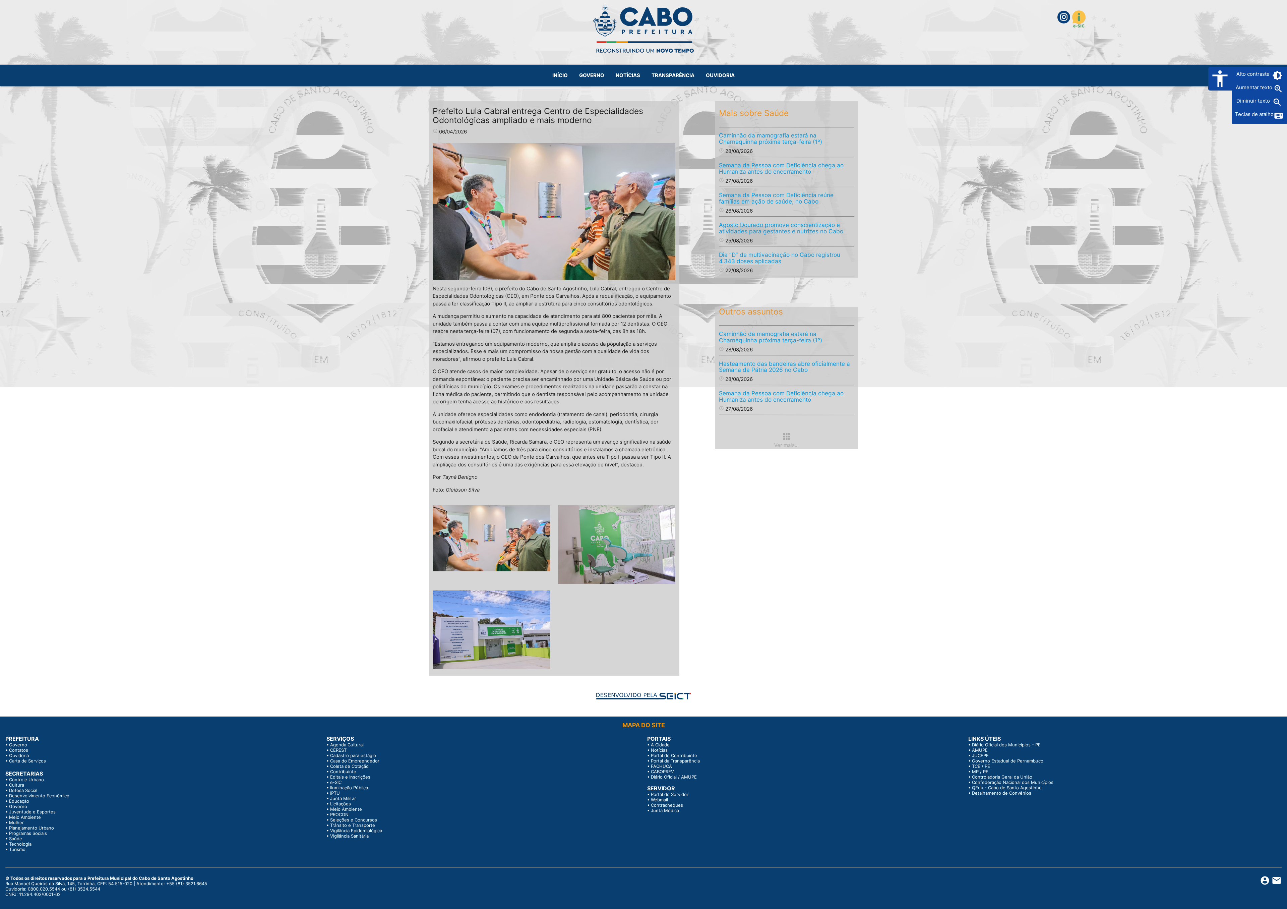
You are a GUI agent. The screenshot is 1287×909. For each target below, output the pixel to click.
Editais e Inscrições (350, 777)
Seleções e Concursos (353, 819)
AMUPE (980, 750)
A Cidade (660, 744)
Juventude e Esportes (32, 811)
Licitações (340, 803)
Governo (18, 744)
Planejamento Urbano (31, 828)
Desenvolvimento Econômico (39, 795)
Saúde (15, 838)
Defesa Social (23, 790)
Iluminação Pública (349, 787)
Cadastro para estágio (353, 755)
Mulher (16, 822)
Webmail (659, 799)
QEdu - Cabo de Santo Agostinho (1007, 787)
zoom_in (1278, 89)
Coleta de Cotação (349, 766)
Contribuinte (343, 771)
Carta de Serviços (27, 760)
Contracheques (667, 805)
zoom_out (1277, 102)
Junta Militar (343, 798)
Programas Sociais (28, 833)
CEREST (338, 750)
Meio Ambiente (25, 817)
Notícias (659, 750)
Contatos (18, 750)
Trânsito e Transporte (352, 825)
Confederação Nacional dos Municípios (1012, 782)
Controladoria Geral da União (1002, 777)
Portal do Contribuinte (674, 755)
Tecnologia (20, 844)
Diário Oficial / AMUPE (674, 777)
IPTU (335, 793)
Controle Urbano (26, 779)
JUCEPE (980, 755)
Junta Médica (665, 810)
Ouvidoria (19, 755)
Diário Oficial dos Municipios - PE (1006, 744)
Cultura (16, 785)
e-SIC (336, 782)
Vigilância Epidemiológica (356, 830)
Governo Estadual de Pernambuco (1007, 760)
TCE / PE (981, 766)
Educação (19, 801)
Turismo (17, 849)
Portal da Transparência (675, 760)
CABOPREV (662, 771)
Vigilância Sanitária (349, 836)
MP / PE (980, 771)
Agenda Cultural (347, 744)
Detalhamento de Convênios (1001, 793)
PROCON (339, 814)
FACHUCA (661, 766)
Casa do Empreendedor (354, 760)
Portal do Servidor (669, 794)
